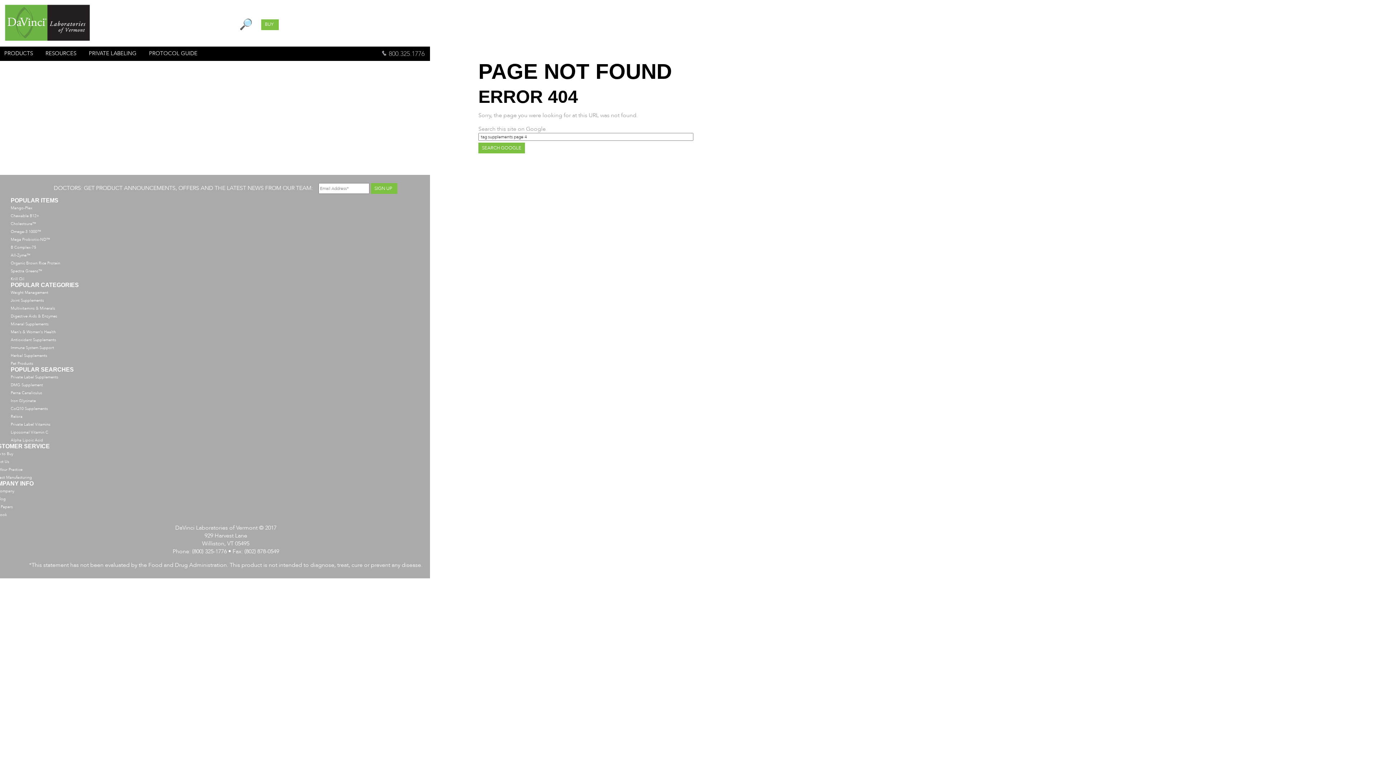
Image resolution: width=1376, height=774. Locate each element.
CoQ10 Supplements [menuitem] (29, 408)
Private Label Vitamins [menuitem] (31, 424)
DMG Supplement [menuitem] (27, 385)
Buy (269, 24)
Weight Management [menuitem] (29, 292)
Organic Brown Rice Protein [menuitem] (35, 263)
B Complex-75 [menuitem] (23, 247)
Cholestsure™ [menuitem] (23, 223)
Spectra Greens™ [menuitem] (26, 271)
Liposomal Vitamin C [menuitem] (29, 432)
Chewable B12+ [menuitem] (25, 216)
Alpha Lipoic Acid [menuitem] (27, 440)
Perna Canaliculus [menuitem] (26, 393)
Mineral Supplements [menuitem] (30, 324)
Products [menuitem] (18, 53)
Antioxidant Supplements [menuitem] (33, 340)
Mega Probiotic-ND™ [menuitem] (30, 239)
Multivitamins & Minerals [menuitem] (33, 308)
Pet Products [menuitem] (22, 363)
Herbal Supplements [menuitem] (29, 355)
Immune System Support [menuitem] (32, 347)
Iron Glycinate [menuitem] (23, 400)
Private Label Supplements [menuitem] (34, 377)
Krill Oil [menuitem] (17, 279)
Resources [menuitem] (61, 53)
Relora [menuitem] (17, 416)
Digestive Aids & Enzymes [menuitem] (34, 316)
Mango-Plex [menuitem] (21, 208)
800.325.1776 (406, 53)
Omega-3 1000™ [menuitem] (26, 231)
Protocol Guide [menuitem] (173, 53)
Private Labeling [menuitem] (113, 53)
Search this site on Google (512, 129)
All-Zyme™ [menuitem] (20, 255)
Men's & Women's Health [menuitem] (33, 332)
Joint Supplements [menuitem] (27, 300)
